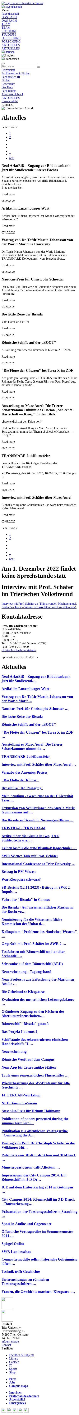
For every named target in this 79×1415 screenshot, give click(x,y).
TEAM (6, 24)
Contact (6, 1345)
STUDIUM (9, 31)
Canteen (14, 1362)
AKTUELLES (11, 45)
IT (10, 1365)
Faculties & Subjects (21, 1355)
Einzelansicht (10, 101)
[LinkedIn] (26, 1411)
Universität (8, 70)
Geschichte (8, 83)
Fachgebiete (9, 90)
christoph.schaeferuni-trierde (19, 650)
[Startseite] (22, 3)
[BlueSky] (10, 1411)
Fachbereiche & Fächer (16, 73)
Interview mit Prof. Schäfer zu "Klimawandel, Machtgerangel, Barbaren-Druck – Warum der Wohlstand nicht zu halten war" (39, 605)
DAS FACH (9, 17)
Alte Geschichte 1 (12, 94)
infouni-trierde (10, 1341)
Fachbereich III (11, 76)
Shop (12, 1372)
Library (13, 1358)
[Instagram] (21, 1411)
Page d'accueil (10, 13)
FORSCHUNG (11, 38)
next (11, 158)
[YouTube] (15, 1411)
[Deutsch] (8, 52)
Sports (13, 1369)
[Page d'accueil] (12, 6)
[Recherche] (38, 67)
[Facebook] (4, 1411)
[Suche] (3, 63)
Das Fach (7, 87)
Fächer (6, 80)
